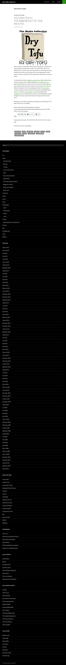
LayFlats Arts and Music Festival (10, 536)
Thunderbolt (17, 93)
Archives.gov (5, 479)
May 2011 (4, 343)
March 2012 (5, 314)
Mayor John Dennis (45, 86)
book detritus (6, 210)
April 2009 (5, 416)
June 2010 (5, 375)
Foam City (5, 533)
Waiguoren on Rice (8, 184)
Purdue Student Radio (7, 607)
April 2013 (5, 282)
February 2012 (6, 317)
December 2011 (6, 323)
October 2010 (5, 364)
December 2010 (6, 358)
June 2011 (5, 340)
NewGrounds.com (7, 499)
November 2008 (6, 425)
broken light (5, 638)
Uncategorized (6, 231)
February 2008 (6, 451)
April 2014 (5, 259)
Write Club (6, 190)
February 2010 (6, 387)
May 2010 (4, 378)
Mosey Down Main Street (8, 539)
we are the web (6, 517)
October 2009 (5, 399)
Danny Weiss (5, 641)
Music (48, 131)
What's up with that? (8, 187)
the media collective (8, 2)
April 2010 (5, 381)
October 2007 (5, 463)
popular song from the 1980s (36, 80)
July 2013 (4, 273)
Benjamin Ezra (6, 635)
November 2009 (6, 396)
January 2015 (5, 250)
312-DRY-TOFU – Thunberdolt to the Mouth (28, 20)
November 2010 (6, 361)
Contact (59, 1)
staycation (46, 88)
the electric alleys (6, 652)
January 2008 (5, 454)
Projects (46, 1)
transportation (29, 92)
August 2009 (5, 404)
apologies (17, 131)
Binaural (5, 164)
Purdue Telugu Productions (9, 570)
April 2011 (5, 346)
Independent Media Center (9, 488)
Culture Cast (5, 592)
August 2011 (5, 334)
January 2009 (5, 419)
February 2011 (6, 352)
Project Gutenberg (7, 505)
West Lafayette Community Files (11, 222)
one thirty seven (6, 567)
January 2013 (5, 291)
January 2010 (5, 390)
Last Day (4, 647)
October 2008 (5, 428)
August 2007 (5, 468)
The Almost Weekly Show (8, 613)
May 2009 (4, 413)
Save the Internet (6, 508)
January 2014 (5, 262)
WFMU (4, 520)
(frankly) (4, 589)
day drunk (30, 131)
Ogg (15, 122)
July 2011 (4, 337)
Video (3, 234)
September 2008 (6, 431)
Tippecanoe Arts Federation (9, 579)
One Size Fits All (6, 564)
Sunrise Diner (5, 542)
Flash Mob (5, 193)
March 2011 (5, 349)
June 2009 (5, 410)
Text (3, 228)
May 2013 (4, 279)
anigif (4, 207)
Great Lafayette (6, 595)
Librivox (4, 494)
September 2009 (6, 401)
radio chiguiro (5, 610)
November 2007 (6, 460)
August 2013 (5, 270)
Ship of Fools (5, 573)
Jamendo (4, 491)
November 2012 (6, 297)
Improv (4, 199)
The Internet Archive (7, 511)
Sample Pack (6, 178)
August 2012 (5, 302)
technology (31, 133)
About (53, 1)
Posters (5, 213)
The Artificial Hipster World (10, 181)
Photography (5, 205)
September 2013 (6, 268)
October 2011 (5, 329)
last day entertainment (8, 601)
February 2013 (6, 288)
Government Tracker (7, 485)
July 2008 (4, 436)
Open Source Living (7, 502)
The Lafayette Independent (9, 616)
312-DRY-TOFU (17, 15)
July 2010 (4, 372)
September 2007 (6, 466)
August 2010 (5, 369)
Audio (22, 15)
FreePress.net (5, 482)
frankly (4, 196)
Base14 (4, 561)
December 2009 (6, 393)
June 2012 (5, 305)
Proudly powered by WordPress (9, 663)
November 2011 (6, 326)
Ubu (3, 514)
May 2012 (4, 308)
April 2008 (5, 445)
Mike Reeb (5, 650)
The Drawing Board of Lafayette (10, 545)
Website (4, 237)
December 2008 (6, 422)
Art (3, 155)
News (3, 202)
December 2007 (6, 457)
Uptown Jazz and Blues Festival (10, 548)
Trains (4, 216)
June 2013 (5, 276)
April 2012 (5, 311)
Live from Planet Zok (8, 170)
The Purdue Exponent (7, 619)
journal (37, 131)
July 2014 (4, 253)
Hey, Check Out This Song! (9, 598)
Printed (4, 219)
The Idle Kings (5, 655)
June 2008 (5, 439)
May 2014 (4, 256)
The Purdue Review (7, 621)
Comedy (5, 167)
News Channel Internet (9, 175)
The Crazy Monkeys (7, 576)
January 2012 (5, 320)
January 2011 (5, 355)
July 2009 (4, 407)
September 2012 (6, 300)
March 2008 (5, 448)
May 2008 (4, 442)
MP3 (48, 120)
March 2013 (5, 285)
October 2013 (5, 265)
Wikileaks (4, 523)
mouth (43, 131)
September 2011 (6, 332)
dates (24, 131)
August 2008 (5, 433)
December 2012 (6, 294)
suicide (24, 133)
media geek (5, 496)
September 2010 (6, 367)
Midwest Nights (6, 604)
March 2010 (5, 384)
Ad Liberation (5, 558)
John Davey (5, 644)
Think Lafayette (6, 624)
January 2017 (5, 247)
